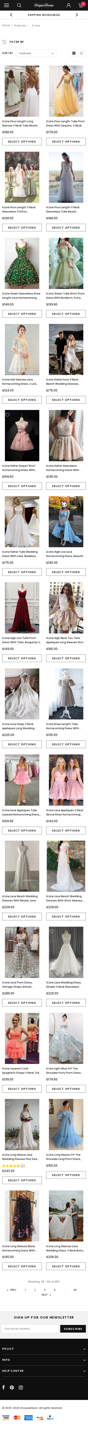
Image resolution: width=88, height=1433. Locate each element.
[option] (44, 15)
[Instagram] (21, 1387)
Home (6, 25)
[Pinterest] (12, 1387)
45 (75, 1289)
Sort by (7, 53)
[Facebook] (3, 1387)
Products (20, 25)
